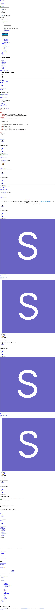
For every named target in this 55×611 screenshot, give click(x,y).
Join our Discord (3, 558)
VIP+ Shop (3, 52)
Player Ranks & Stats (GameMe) (8, 41)
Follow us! (2, 553)
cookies (5, 608)
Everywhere (4, 9)
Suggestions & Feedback (7, 42)
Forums (3, 578)
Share (2, 82)
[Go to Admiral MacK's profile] (4, 192)
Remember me (5, 28)
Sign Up (3, 36)
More (2, 55)
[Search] (8, 7)
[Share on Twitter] (2, 148)
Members (3, 43)
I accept (2, 609)
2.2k (4, 335)
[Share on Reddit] (2, 85)
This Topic (4, 11)
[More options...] (2, 103)
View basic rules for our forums (4, 70)
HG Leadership (5, 44)
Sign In (3, 60)
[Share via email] (2, 182)
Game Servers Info (6, 39)
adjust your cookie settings (24, 608)
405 (4, 162)
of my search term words (6, 15)
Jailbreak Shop (2, 564)
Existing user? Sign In (5, 21)
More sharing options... (3, 88)
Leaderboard (5, 51)
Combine (2, 80)
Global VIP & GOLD (3, 563)
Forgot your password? (6, 30)
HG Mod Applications (6, 593)
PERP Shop (1, 567)
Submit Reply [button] (3, 519)
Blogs (4, 49)
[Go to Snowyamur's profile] (27, 273)
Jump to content (2, 0)
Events (7, 81)
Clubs (4, 48)
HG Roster (5, 45)
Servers (3, 38)
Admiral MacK (2, 187)
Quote (3, 141)
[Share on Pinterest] (2, 151)
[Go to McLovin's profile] (2, 154)
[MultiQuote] (2, 140)
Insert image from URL (7, 512)
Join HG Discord (6, 40)
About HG (5, 47)
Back (4, 589)
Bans (2, 53)
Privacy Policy (12, 570)
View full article (2, 139)
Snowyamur (2, 275)
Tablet (3, 515)
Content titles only (5, 19)
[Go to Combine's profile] (1, 94)
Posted (3, 97)
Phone (3, 516)
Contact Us (12, 571)
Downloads (5, 50)
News (2, 54)
